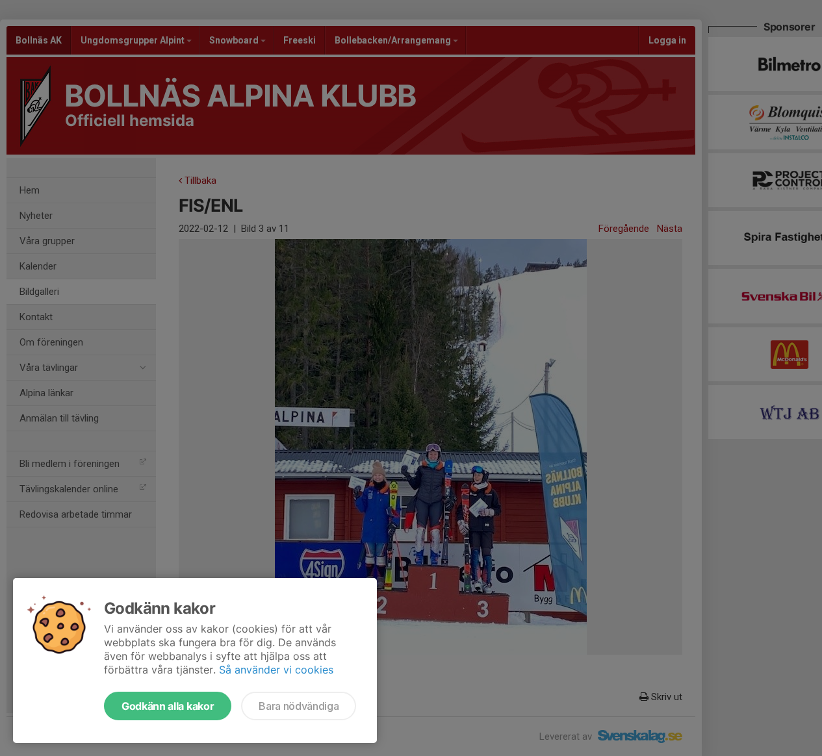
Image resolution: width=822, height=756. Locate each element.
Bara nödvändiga (299, 705)
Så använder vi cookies (276, 669)
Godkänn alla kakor (168, 705)
